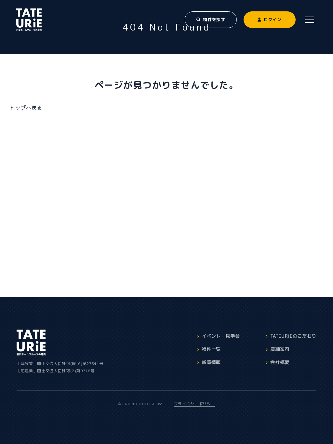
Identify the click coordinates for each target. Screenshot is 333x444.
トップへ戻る (26, 107)
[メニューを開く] (309, 19)
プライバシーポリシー (194, 404)
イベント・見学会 (221, 336)
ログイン (273, 19)
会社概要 (279, 362)
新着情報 (211, 362)
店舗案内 (279, 349)
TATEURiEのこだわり (293, 336)
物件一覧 (211, 349)
